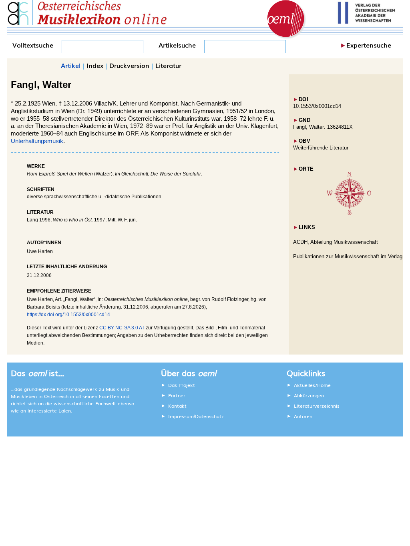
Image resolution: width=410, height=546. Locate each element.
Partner (176, 395)
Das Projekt (181, 385)
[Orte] (349, 213)
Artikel (70, 65)
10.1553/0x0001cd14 (317, 106)
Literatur (168, 65)
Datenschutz (209, 416)
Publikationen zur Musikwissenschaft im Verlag (347, 256)
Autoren (303, 416)
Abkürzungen (309, 395)
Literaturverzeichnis (317, 405)
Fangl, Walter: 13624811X (323, 127)
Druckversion (129, 65)
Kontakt (177, 405)
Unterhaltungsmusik (37, 141)
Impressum (181, 416)
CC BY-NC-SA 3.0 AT (122, 328)
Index (94, 65)
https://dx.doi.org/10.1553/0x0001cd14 (68, 314)
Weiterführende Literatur (320, 148)
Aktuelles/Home (312, 385)
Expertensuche (368, 45)
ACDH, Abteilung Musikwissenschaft (335, 242)
